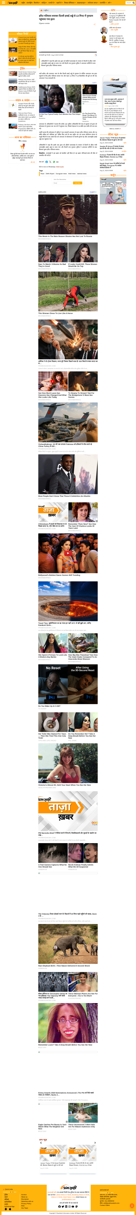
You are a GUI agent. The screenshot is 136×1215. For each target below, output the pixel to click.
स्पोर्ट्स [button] (44, 3)
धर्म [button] (109, 3)
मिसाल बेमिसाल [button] (69, 3)
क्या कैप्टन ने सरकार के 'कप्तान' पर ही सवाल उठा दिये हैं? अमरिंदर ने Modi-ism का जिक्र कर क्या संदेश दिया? (117, 40)
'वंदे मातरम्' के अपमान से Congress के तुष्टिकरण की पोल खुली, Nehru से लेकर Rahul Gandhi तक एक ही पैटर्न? (117, 18)
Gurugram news (61, 174)
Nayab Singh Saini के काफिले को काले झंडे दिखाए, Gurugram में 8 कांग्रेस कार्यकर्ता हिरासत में (112, 165)
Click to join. (60, 167)
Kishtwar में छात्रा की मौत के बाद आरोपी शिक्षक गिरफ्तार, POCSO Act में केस (81, 1164)
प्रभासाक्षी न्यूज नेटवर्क (44, 55)
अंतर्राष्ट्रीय (29, 3)
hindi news (72, 174)
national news (82, 174)
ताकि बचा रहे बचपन (115, 28)
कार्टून (6, 1204)
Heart (42, 174)
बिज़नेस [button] (36, 3)
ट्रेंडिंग (22, 68)
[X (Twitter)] (94, 34)
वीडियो (7, 1199)
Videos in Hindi (56, 1197)
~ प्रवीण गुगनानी (114, 24)
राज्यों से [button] (51, 3)
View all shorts (114, 128)
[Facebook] (94, 30)
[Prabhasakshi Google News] (96, 55)
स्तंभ (113, 10)
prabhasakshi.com (68, 1199)
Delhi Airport (50, 174)
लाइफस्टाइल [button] (81, 3)
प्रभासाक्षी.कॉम (52, 1192)
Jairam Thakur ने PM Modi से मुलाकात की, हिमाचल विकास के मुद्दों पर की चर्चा (52, 1164)
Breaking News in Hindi (80, 1195)
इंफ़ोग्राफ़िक (8, 1202)
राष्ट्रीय (23, 3)
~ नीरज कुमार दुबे (114, 47)
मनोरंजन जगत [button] (92, 3)
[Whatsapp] (54, 163)
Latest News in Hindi (63, 1195)
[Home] (41, 10)
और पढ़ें (33, 162)
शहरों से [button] (58, 3)
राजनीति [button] (102, 3)
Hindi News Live (69, 1197)
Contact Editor (105, 1205)
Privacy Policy (26, 1203)
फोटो (6, 1197)
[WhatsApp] (94, 38)
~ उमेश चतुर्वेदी (113, 30)
